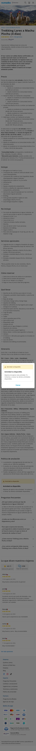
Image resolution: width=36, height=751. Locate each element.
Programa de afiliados (9, 699)
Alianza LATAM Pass (9, 665)
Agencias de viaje (8, 702)
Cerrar (18, 385)
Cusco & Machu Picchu (13, 27)
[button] (29, 2)
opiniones (17, 37)
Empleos (5, 668)
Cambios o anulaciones (10, 684)
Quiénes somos (7, 662)
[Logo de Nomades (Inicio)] (6, 2)
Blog (4, 670)
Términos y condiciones (10, 689)
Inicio (3, 27)
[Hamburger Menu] (33, 3)
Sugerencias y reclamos (10, 686)
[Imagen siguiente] (33, 15)
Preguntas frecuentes (9, 681)
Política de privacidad (9, 692)
